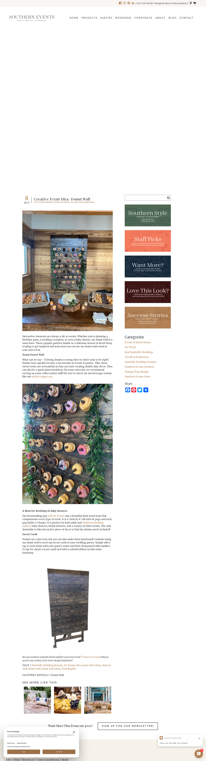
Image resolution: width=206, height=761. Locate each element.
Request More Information (171, 3)
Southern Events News (137, 376)
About (160, 18)
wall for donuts (56, 515)
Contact (186, 18)
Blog (172, 18)
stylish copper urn (42, 376)
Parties (106, 18)
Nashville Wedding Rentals (47, 665)
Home (74, 18)
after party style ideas (88, 665)
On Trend (38, 202)
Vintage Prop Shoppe (137, 371)
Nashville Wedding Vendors (140, 362)
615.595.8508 (145, 3)
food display (69, 668)
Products (89, 18)
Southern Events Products (57, 202)
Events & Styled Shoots (138, 342)
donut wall (34, 668)
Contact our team (90, 657)
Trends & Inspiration (137, 357)
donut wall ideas (51, 668)
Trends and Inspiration (82, 202)
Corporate (143, 18)
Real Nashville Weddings (139, 352)
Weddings (123, 18)
